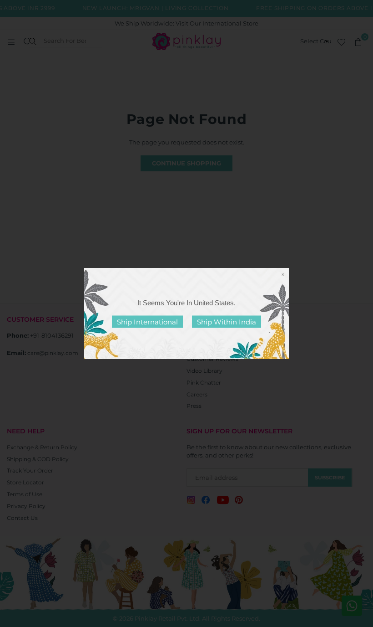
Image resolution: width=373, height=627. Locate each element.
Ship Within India (226, 322)
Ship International (147, 322)
